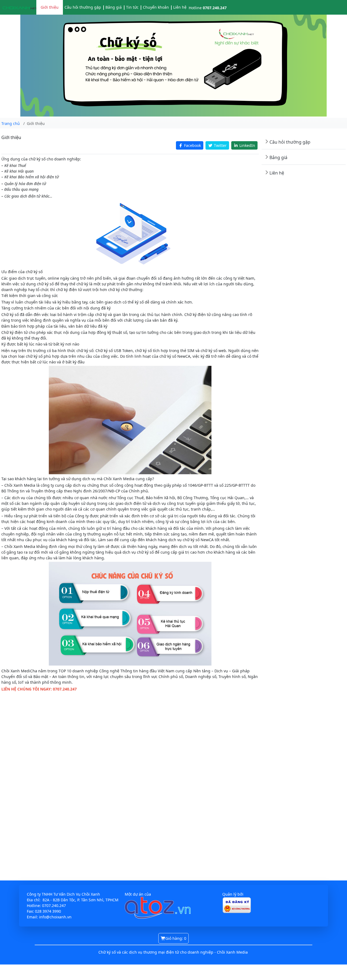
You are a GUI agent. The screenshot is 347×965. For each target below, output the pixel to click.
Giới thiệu (50, 7)
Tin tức (132, 7)
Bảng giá (113, 7)
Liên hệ (180, 7)
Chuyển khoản (156, 7)
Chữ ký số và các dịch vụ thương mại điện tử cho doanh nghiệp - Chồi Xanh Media (173, 952)
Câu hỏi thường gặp (83, 7)
